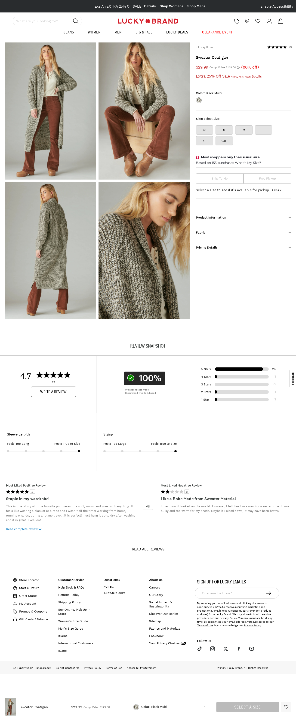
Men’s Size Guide (70, 628)
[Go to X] (225, 648)
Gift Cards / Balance (33, 619)
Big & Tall (144, 32)
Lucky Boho (205, 47)
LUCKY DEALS (177, 32)
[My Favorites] (258, 21)
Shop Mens (196, 6)
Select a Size (247, 706)
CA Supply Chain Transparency (32, 668)
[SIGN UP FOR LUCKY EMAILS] (268, 593)
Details (150, 6)
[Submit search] (76, 21)
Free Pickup (267, 178)
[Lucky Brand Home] (148, 21)
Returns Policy (68, 595)
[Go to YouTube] (251, 648)
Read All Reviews (148, 549)
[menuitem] (69, 34)
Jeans (69, 32)
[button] (280, 21)
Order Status (28, 596)
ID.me (62, 651)
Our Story (156, 595)
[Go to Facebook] (238, 648)
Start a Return (29, 588)
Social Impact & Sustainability (160, 604)
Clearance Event (217, 32)
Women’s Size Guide (73, 621)
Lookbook (156, 636)
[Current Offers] (236, 21)
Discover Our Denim (163, 614)
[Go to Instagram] (212, 648)
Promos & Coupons (33, 611)
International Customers (75, 643)
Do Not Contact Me (67, 668)
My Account (27, 603)
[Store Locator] (246, 21)
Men (118, 32)
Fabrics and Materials (164, 628)
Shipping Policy (69, 602)
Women (94, 32)
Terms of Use (205, 625)
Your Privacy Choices (164, 643)
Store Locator (29, 580)
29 (290, 47)
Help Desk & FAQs (71, 587)
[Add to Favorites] (286, 707)
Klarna (63, 636)
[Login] (269, 21)
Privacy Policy (252, 625)
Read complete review (22, 529)
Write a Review (53, 391)
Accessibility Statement (142, 668)
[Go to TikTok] (199, 648)
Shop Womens (171, 6)
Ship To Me (220, 178)
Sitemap (155, 621)
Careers (154, 587)
